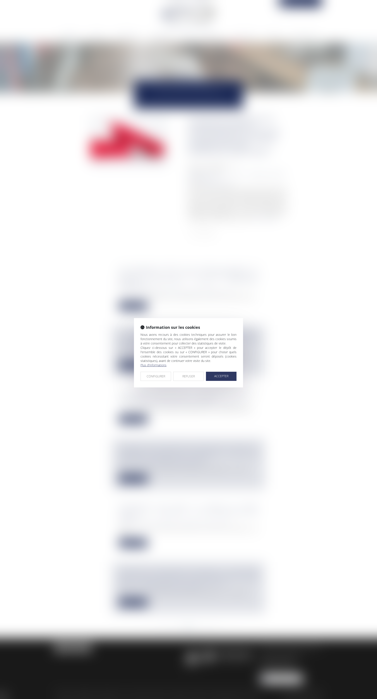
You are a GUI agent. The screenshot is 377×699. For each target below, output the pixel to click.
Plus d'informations (153, 365)
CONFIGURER (156, 376)
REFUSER (188, 376)
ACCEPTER (221, 376)
